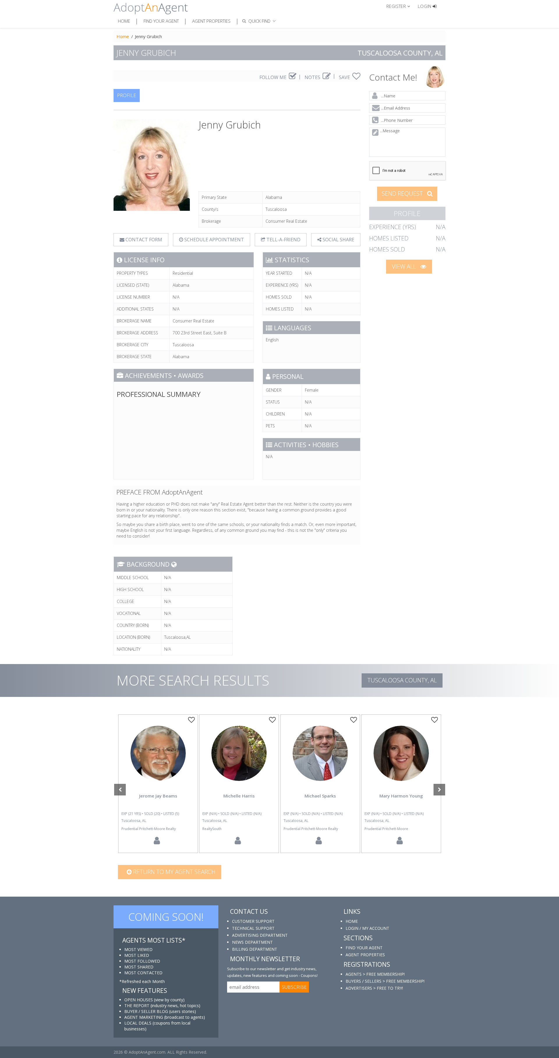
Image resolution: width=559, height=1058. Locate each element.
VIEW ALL (405, 266)
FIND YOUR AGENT (364, 947)
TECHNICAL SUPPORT (253, 928)
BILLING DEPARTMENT (254, 949)
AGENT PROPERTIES (365, 954)
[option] (158, 783)
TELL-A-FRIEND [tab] (282, 239)
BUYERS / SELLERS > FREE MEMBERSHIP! (385, 981)
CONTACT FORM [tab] (143, 239)
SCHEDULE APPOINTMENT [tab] (213, 239)
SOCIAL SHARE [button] (337, 239)
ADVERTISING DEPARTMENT (260, 935)
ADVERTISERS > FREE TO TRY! (374, 988)
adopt (158, 758)
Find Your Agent (161, 21)
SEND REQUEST (403, 193)
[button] (400, 5)
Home (124, 21)
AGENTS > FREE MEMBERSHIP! (375, 974)
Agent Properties (211, 21)
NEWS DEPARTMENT (252, 942)
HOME (352, 921)
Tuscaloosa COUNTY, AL (402, 680)
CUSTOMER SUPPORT (253, 921)
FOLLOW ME (273, 77)
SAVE (345, 77)
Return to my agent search (173, 872)
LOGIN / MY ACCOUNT (367, 928)
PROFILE (126, 95)
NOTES (313, 77)
